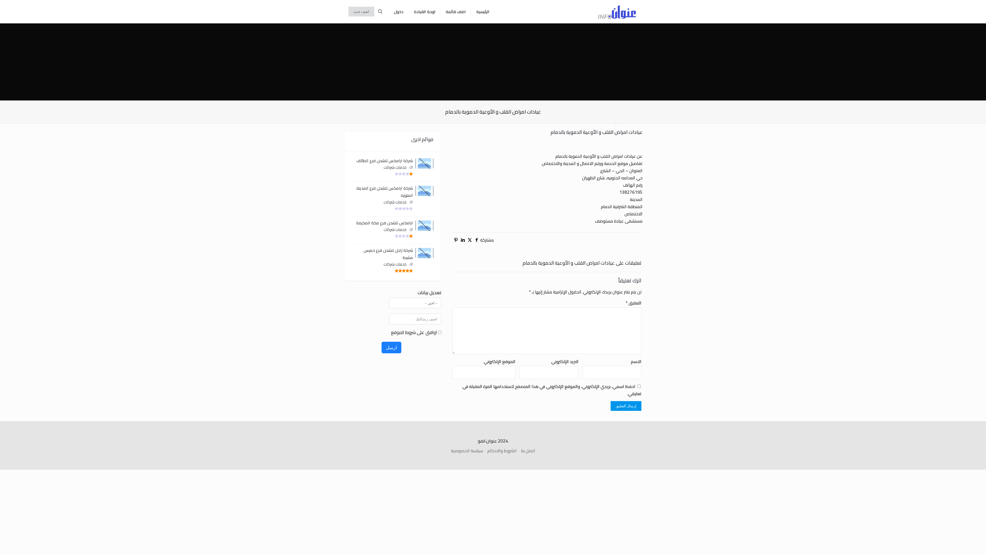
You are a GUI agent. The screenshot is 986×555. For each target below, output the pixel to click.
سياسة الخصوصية (467, 451)
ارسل (391, 347)
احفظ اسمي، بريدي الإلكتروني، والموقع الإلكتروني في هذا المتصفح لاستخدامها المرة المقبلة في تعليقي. (551, 390)
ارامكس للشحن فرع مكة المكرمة (384, 223)
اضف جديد (361, 12)
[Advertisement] (493, 62)
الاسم (636, 361)
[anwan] (617, 11)
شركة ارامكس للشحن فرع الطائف (384, 160)
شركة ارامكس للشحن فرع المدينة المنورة (384, 191)
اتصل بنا (528, 451)
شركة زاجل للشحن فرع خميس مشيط (388, 253)
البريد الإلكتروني (565, 361)
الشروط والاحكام (502, 451)
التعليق (633, 303)
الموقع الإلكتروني (499, 361)
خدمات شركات (395, 167)
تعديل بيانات (429, 292)
